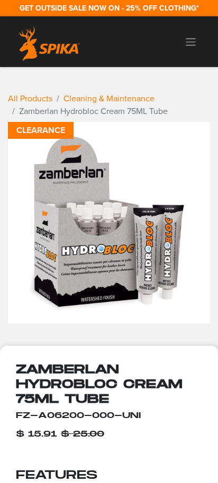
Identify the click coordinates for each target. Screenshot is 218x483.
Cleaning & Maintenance (109, 98)
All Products (30, 98)
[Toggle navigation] (191, 42)
